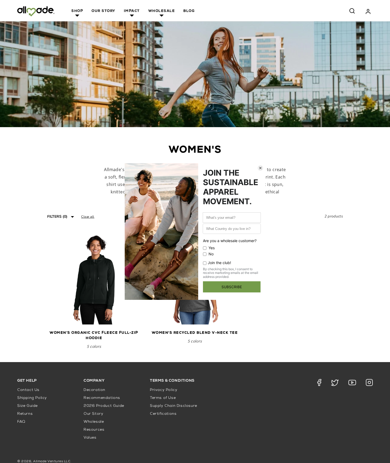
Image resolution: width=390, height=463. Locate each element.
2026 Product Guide (104, 406)
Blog (189, 11)
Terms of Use (163, 398)
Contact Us (28, 390)
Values (90, 438)
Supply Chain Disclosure (173, 406)
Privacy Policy (163, 390)
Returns (25, 414)
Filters (57, 216)
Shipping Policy (32, 398)
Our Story (103, 11)
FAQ (21, 422)
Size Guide (27, 406)
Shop (77, 11)
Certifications (163, 414)
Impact (132, 11)
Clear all (87, 217)
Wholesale (161, 11)
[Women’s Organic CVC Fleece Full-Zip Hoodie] (94, 277)
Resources (94, 430)
